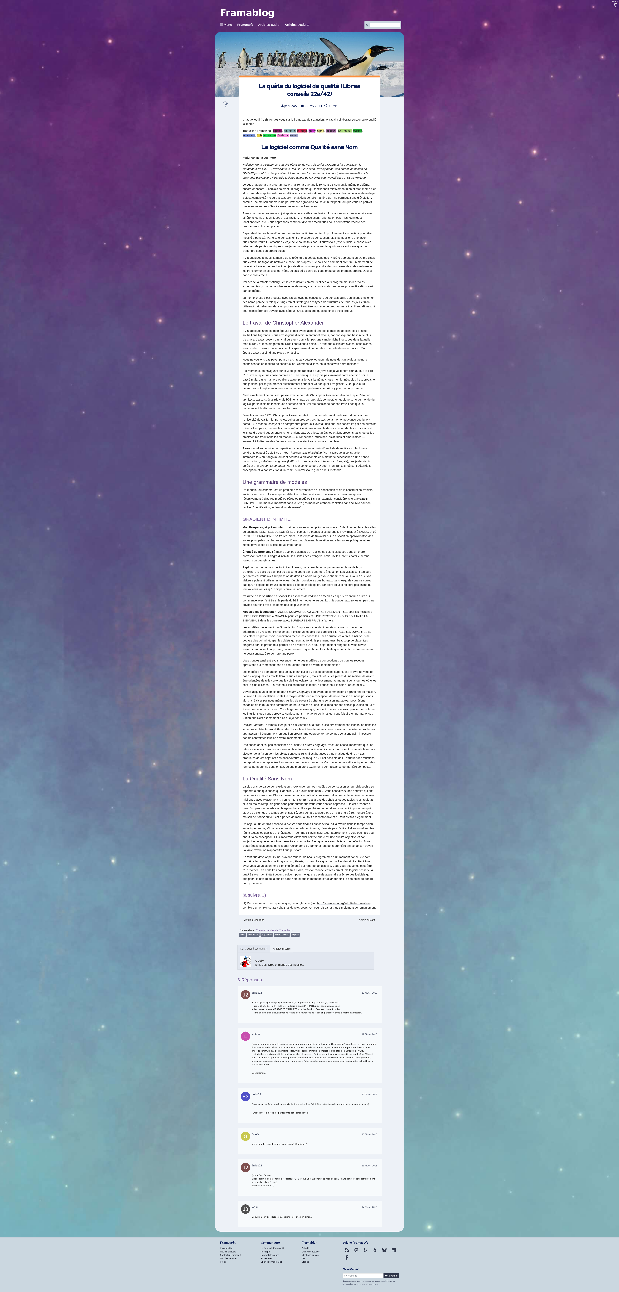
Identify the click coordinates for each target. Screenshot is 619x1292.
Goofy (293, 106)
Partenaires (266, 1258)
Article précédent (254, 920)
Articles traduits (297, 24)
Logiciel (295, 934)
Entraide (306, 1248)
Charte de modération (272, 1262)
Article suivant (367, 920)
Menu (228, 24)
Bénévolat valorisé (270, 1255)
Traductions (286, 930)
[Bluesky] (384, 1252)
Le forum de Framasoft (272, 1248)
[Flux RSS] (346, 1252)
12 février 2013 (369, 993)
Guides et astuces (310, 1251)
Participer (265, 1251)
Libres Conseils (282, 934)
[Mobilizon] (374, 1252)
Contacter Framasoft (230, 1255)
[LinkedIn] (393, 1252)
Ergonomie (267, 934)
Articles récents (282, 948)
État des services (228, 1258)
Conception (253, 934)
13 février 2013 (369, 1134)
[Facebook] (346, 1259)
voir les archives (370, 1284)
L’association (226, 1248)
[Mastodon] (356, 1252)
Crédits (305, 1262)
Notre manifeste (228, 1251)
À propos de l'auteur (253, 948)
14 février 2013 (369, 1207)
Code (242, 934)
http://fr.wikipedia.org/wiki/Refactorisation (343, 903)
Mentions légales (310, 1255)
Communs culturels (267, 930)
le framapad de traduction (307, 119)
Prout (223, 1262)
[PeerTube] (365, 1252)
